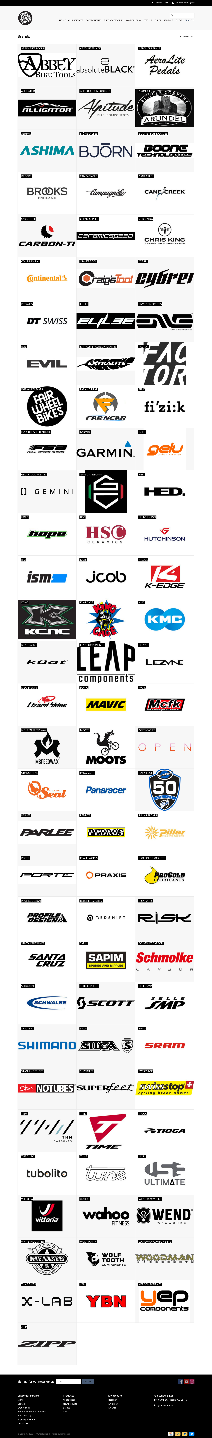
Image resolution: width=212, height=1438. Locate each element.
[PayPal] (177, 1433)
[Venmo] (191, 1433)
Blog (179, 20)
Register (112, 1399)
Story (20, 1399)
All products (69, 1399)
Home (62, 20)
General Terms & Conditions (32, 1411)
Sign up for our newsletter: (36, 1381)
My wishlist (113, 1407)
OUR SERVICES (75, 20)
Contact (21, 1403)
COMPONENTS (93, 20)
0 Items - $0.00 (162, 2)
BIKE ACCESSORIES (114, 20)
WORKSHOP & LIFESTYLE (139, 20)
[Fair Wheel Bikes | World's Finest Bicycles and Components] (25, 17)
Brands (189, 20)
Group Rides (24, 1407)
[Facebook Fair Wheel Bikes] (180, 1381)
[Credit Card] (170, 1433)
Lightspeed (65, 1434)
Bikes (158, 20)
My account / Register (184, 2)
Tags (65, 1411)
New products (70, 1403)
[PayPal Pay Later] (184, 1433)
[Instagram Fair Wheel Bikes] (191, 1381)
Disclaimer (23, 1423)
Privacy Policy (24, 1415)
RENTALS (168, 20)
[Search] (172, 15)
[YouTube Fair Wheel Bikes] (186, 1381)
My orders (113, 1403)
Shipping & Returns (27, 1419)
